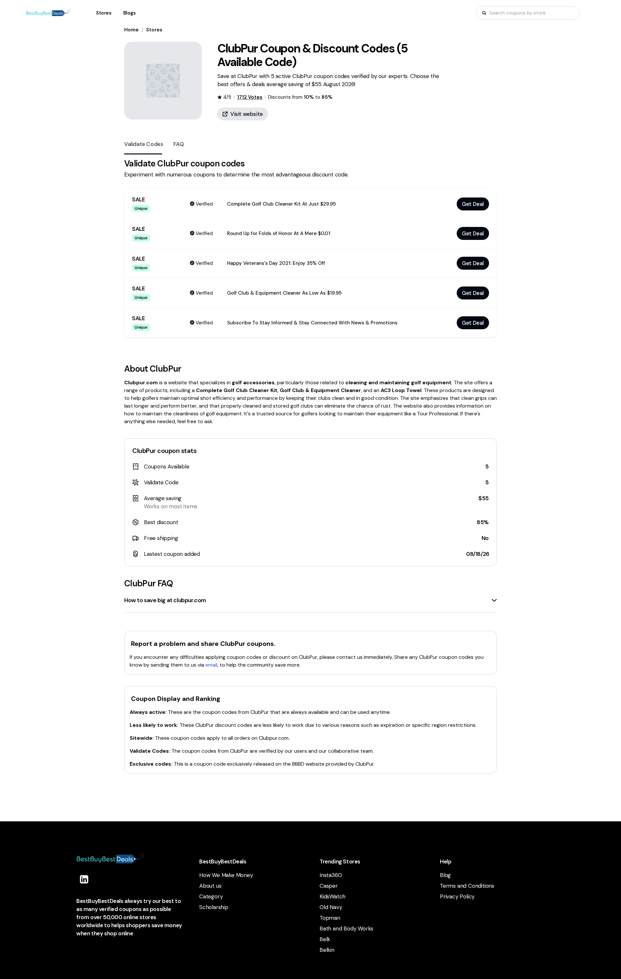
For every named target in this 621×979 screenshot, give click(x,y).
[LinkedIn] (84, 879)
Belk (325, 939)
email (211, 664)
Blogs (129, 13)
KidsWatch (332, 896)
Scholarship (213, 907)
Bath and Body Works (346, 928)
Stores (154, 30)
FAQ (178, 144)
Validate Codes (143, 144)
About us (210, 885)
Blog (445, 875)
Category (211, 896)
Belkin (327, 949)
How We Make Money (226, 875)
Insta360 (331, 875)
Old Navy (331, 907)
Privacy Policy (457, 896)
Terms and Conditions (467, 885)
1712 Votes (249, 97)
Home (131, 30)
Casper (329, 885)
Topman (330, 917)
